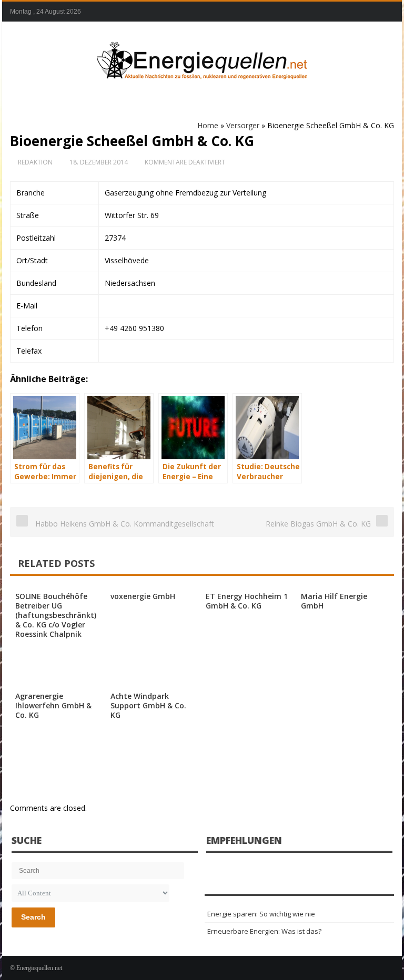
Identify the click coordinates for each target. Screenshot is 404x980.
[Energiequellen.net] (202, 58)
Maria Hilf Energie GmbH (334, 601)
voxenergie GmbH (142, 596)
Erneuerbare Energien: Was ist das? (264, 931)
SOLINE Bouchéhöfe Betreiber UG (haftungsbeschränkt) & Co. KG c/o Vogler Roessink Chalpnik (55, 615)
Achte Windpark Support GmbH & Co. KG (148, 705)
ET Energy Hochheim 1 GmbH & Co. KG (247, 601)
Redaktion (35, 162)
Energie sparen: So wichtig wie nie (261, 914)
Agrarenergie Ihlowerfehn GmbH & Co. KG (53, 705)
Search (33, 917)
